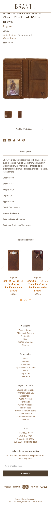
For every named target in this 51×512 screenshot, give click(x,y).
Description (25, 151)
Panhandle (25, 402)
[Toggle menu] (4, 4)
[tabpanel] (14, 271)
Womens (25, 361)
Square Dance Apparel (25, 367)
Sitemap (25, 345)
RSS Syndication (25, 342)
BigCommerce (30, 499)
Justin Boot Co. (25, 414)
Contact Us (25, 336)
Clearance (25, 376)
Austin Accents (25, 399)
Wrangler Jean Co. (25, 393)
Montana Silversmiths (25, 417)
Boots (25, 370)
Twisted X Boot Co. (25, 405)
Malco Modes (25, 396)
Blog (25, 339)
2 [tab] (25, 300)
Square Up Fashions (25, 390)
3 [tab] (30, 300)
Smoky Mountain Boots (25, 411)
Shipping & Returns (25, 333)
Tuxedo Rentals (25, 330)
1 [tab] (21, 300)
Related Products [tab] (26, 240)
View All (25, 420)
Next (48, 268)
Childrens (25, 364)
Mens (25, 358)
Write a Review (9, 38)
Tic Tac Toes (25, 408)
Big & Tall (26, 373)
